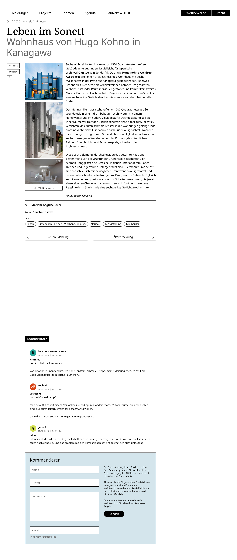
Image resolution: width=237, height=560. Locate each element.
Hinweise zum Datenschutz (118, 476)
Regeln (107, 506)
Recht (221, 13)
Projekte (45, 13)
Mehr (58, 205)
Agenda (90, 13)
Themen (68, 13)
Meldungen (20, 13)
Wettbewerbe (196, 13)
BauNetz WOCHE (118, 13)
